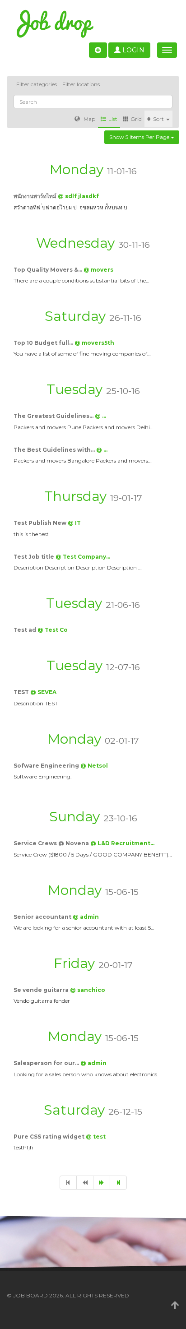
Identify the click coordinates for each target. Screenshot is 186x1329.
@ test (96, 1136)
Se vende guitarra (42, 989)
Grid (136, 119)
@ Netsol (94, 765)
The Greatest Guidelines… (54, 415)
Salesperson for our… (47, 1063)
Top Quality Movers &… (49, 269)
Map (88, 119)
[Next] (101, 1183)
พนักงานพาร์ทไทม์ (36, 196)
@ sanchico (87, 989)
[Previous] (84, 1183)
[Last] (118, 1183)
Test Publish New (41, 522)
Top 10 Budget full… (44, 342)
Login (132, 50)
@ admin (86, 916)
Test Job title (35, 556)
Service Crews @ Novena (52, 843)
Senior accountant (43, 916)
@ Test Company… (83, 556)
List (112, 119)
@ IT (74, 522)
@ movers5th (94, 342)
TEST (22, 692)
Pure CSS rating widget (50, 1136)
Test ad (25, 629)
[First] (68, 1183)
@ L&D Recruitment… (122, 843)
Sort (159, 119)
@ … (100, 415)
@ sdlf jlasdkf (78, 196)
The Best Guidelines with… (55, 449)
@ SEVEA (43, 692)
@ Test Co (52, 629)
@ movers (98, 269)
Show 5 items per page (140, 137)
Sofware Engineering (47, 765)
